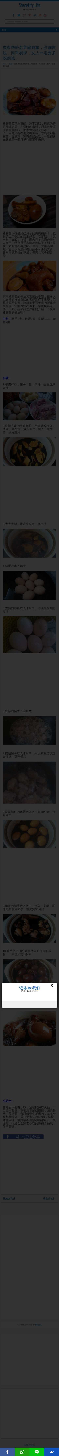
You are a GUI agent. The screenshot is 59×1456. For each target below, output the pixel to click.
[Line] (37, 1452)
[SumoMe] (51, 1452)
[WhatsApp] (22, 1452)
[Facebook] (7, 1452)
